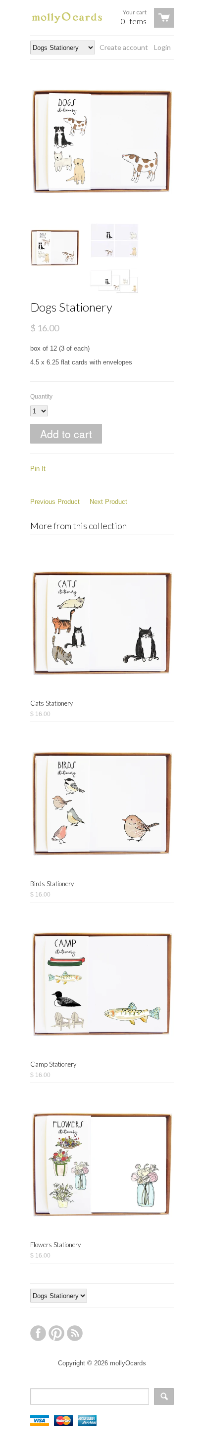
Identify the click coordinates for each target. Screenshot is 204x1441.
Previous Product (55, 501)
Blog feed (75, 1333)
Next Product (108, 501)
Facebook (38, 1333)
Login (162, 47)
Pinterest (56, 1333)
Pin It (38, 468)
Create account (124, 47)
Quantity (41, 396)
